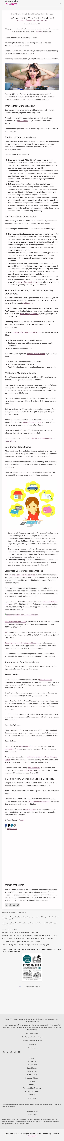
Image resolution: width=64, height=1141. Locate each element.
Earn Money (32, 1068)
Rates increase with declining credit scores (21, 643)
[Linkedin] (15, 1052)
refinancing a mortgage (32, 422)
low (19, 282)
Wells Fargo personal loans (15, 622)
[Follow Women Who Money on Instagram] (14, 905)
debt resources (34, 768)
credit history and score (29, 314)
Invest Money (32, 1075)
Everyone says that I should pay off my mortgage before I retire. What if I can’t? (29, 935)
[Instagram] (11, 1052)
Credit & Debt (42, 21)
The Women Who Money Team (32, 1037)
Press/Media (32, 1044)
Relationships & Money (32, 1088)
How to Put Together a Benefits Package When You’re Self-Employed (25, 945)
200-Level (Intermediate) (26, 21)
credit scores (27, 303)
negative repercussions (36, 354)
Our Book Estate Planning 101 (32, 1040)
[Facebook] (3, 1052)
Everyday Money (32, 1078)
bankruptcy (9, 749)
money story (28, 770)
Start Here (32, 1061)
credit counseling (26, 746)
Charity (32, 1081)
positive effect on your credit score (26, 332)
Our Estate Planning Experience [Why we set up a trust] (21, 942)
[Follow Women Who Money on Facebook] (6, 905)
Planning (32, 1085)
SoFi (6, 632)
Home (32, 1058)
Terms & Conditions (32, 1111)
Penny (21, 820)
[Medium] (19, 1052)
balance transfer (45, 680)
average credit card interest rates (22, 575)
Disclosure (39, 31)
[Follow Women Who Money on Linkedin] (18, 905)
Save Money (32, 1071)
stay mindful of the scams (39, 801)
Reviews (32, 1095)
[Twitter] (7, 1052)
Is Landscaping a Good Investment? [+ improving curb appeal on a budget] (27, 938)
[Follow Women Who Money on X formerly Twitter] (10, 905)
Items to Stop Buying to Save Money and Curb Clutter (20, 932)
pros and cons (30, 809)
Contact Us (32, 1048)
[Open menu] (60, 3)
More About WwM (32, 1033)
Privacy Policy (32, 1115)
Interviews (32, 1098)
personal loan (22, 121)
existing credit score (29, 282)
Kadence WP (32, 1136)
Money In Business (32, 1091)
